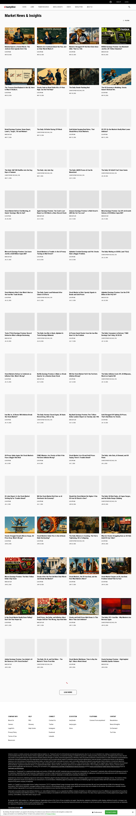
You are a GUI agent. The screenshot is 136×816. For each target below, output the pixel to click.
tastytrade (72, 720)
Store (71, 728)
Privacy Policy (12, 732)
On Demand (113, 728)
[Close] (133, 812)
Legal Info (11, 728)
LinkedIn (51, 736)
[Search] (129, 7)
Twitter (51, 724)
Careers (10, 724)
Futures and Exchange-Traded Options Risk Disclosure (105, 766)
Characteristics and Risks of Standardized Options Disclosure (67, 766)
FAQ (29, 720)
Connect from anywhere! (97, 720)
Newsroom (11, 740)
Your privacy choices (14, 807)
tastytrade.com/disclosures (16, 768)
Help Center (32, 728)
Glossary (31, 724)
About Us (11, 720)
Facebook (52, 732)
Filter (127, 20)
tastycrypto (72, 724)
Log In (126, 2)
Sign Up (118, 2)
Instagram (52, 728)
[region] (68, 812)
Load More (68, 692)
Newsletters (114, 720)
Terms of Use (12, 736)
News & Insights (115, 724)
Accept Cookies (111, 812)
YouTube (113, 732)
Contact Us (52, 720)
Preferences (98, 812)
